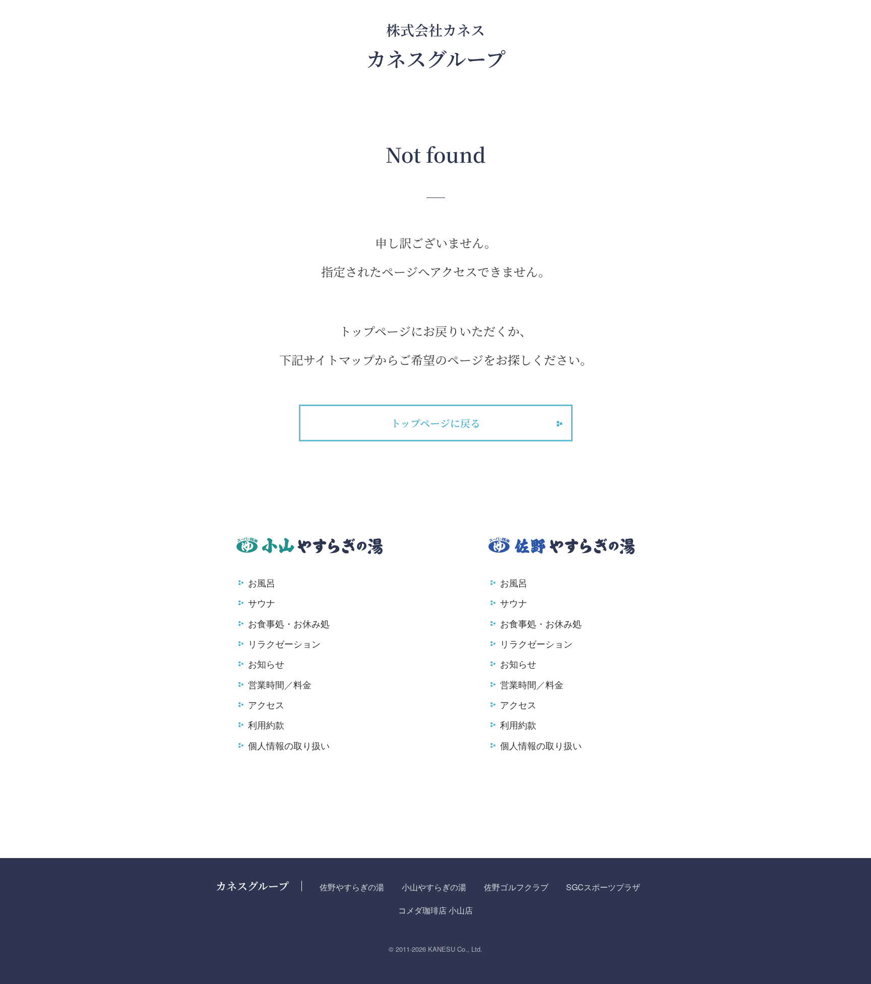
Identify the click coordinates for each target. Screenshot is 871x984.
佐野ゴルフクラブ (516, 887)
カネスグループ (252, 885)
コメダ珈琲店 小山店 (435, 910)
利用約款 (266, 724)
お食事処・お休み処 (289, 623)
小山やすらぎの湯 (434, 887)
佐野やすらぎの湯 (352, 887)
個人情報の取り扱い (289, 745)
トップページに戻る (435, 423)
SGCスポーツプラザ (603, 887)
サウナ (261, 602)
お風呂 (261, 582)
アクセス (266, 704)
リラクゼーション (284, 643)
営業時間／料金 (280, 684)
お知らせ (266, 663)
